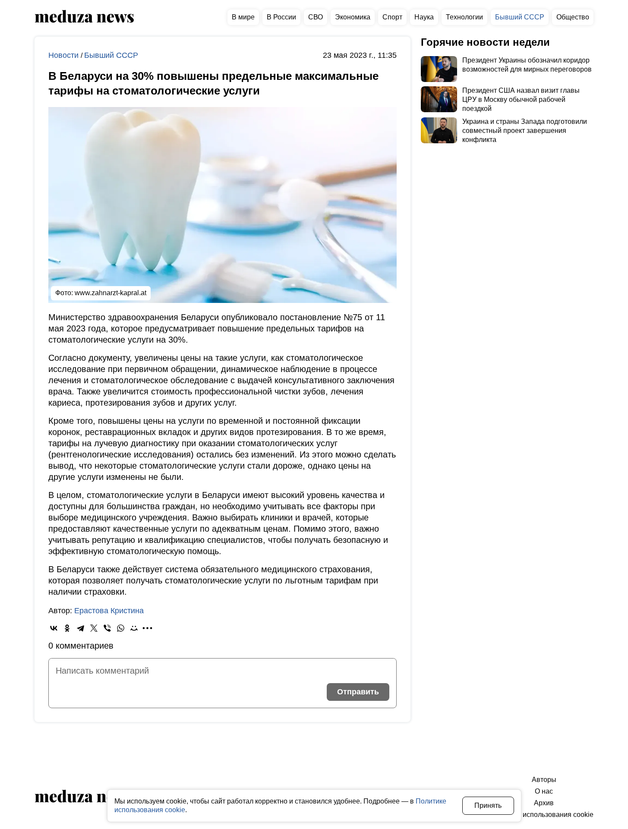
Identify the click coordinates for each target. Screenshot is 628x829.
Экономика (352, 17)
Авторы (544, 779)
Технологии (464, 17)
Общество (572, 17)
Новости (64, 55)
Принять (488, 805)
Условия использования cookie (543, 814)
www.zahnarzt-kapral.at (110, 292)
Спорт (392, 17)
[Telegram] (80, 628)
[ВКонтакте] (53, 628)
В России (281, 17)
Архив (544, 803)
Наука (424, 17)
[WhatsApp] (120, 628)
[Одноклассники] (67, 628)
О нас (544, 791)
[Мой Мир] (134, 628)
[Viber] (107, 628)
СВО (315, 17)
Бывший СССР (519, 17)
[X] (93, 628)
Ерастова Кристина (109, 610)
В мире (243, 17)
